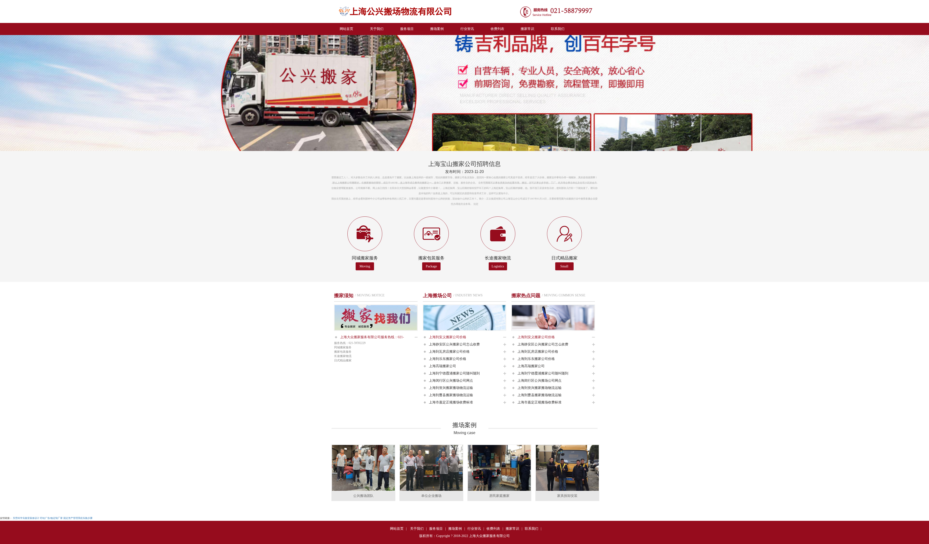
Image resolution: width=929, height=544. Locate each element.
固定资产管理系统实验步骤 (77, 518)
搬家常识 (527, 29)
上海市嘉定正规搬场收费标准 (451, 402)
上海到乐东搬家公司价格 (447, 359)
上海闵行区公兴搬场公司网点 (451, 380)
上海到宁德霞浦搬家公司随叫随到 (454, 373)
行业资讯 (467, 29)
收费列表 (497, 29)
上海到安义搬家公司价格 (447, 337)
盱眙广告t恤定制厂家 (51, 518)
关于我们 (376, 29)
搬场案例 (437, 29)
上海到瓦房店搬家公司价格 (449, 351)
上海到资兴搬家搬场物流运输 (451, 388)
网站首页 (346, 29)
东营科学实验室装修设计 (26, 518)
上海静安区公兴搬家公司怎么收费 (454, 344)
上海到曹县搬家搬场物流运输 (451, 395)
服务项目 (407, 29)
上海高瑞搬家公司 (442, 366)
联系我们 (557, 29)
